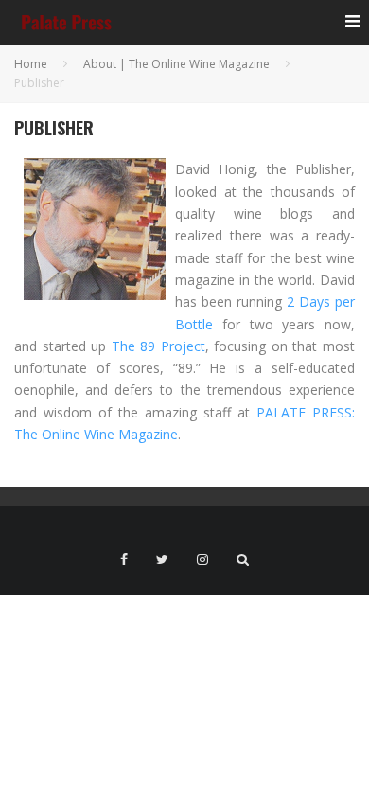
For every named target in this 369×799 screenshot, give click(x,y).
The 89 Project (158, 346)
